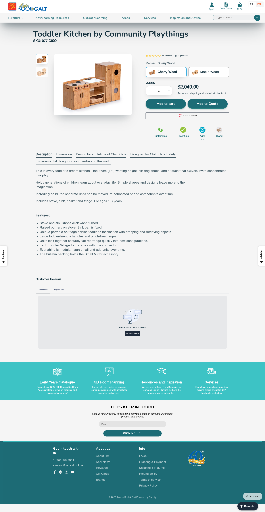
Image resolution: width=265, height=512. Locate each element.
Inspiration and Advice (185, 18)
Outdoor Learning (95, 18)
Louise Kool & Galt (126, 497)
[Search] (257, 18)
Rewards (102, 467)
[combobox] (236, 17)
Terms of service (150, 479)
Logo (27, 6)
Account (212, 6)
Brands (101, 479)
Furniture (14, 18)
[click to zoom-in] (93, 84)
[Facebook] (54, 472)
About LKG (103, 456)
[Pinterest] (60, 472)
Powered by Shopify (146, 497)
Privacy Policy (148, 485)
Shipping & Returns (152, 467)
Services (150, 18)
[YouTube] (72, 472)
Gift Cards (102, 473)
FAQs (143, 456)
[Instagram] (66, 472)
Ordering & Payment (152, 462)
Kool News (103, 462)
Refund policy (148, 473)
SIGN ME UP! (132, 433)
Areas (126, 18)
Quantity (150, 83)
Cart (239, 6)
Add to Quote (207, 103)
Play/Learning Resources (52, 18)
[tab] (44, 155)
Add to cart (166, 103)
